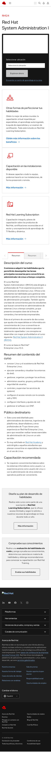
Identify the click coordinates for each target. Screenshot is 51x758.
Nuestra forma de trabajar (12, 671)
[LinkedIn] (3, 603)
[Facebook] (15, 603)
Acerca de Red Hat (8, 714)
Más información (14, 187)
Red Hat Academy (33, 442)
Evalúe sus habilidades (25, 572)
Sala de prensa (32, 667)
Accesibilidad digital (33, 744)
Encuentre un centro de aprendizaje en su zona (24, 80)
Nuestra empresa (8, 667)
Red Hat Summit (7, 728)
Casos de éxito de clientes (12, 676)
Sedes (29, 717)
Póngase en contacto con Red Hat (10, 721)
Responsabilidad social (34, 678)
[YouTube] (9, 603)
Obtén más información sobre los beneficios (23, 140)
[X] (21, 603)
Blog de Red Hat (32, 720)
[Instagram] (27, 603)
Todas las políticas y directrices (12, 744)
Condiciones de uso (33, 741)
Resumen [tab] (16, 255)
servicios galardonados (26, 660)
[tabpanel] (25, 369)
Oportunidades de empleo (36, 683)
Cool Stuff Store (32, 725)
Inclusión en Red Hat (9, 725)
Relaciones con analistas (11, 680)
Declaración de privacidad (10, 741)
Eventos (4, 717)
